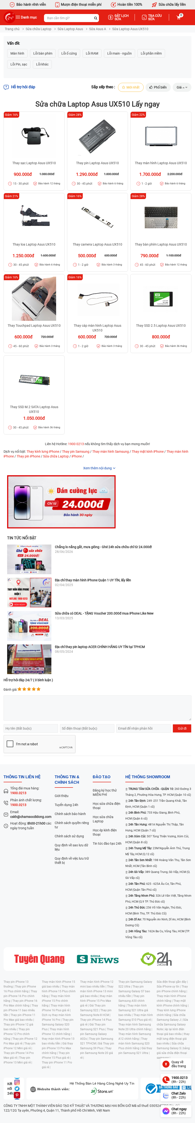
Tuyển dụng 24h (66, 805)
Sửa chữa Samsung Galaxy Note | (172, 1024)
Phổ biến (160, 87)
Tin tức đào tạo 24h (107, 843)
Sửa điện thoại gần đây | (172, 981)
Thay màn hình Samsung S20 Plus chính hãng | (134, 1043)
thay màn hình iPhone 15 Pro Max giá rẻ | (96, 1000)
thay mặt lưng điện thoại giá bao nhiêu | (173, 1038)
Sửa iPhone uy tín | (169, 986)
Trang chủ (12, 29)
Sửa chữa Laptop (38, 29)
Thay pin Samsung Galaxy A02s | (96, 1034)
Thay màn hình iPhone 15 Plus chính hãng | (59, 991)
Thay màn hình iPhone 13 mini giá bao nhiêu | (96, 991)
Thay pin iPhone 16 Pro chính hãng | (20, 996)
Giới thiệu (61, 796)
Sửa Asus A (97, 29)
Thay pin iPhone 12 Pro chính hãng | (17, 1034)
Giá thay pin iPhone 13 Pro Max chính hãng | (57, 1048)
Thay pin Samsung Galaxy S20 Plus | (57, 1024)
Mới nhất (133, 87)
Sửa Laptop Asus (70, 29)
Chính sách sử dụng (69, 836)
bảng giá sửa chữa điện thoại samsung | (173, 1053)
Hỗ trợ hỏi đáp (23, 87)
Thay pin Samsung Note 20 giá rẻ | (96, 1053)
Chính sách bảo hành (70, 814)
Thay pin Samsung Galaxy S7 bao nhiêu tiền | (134, 991)
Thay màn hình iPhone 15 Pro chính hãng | (56, 1000)
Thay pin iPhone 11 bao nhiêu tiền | (21, 1010)
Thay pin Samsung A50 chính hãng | (131, 1000)
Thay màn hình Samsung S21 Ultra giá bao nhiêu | (133, 1010)
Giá (179, 87)
